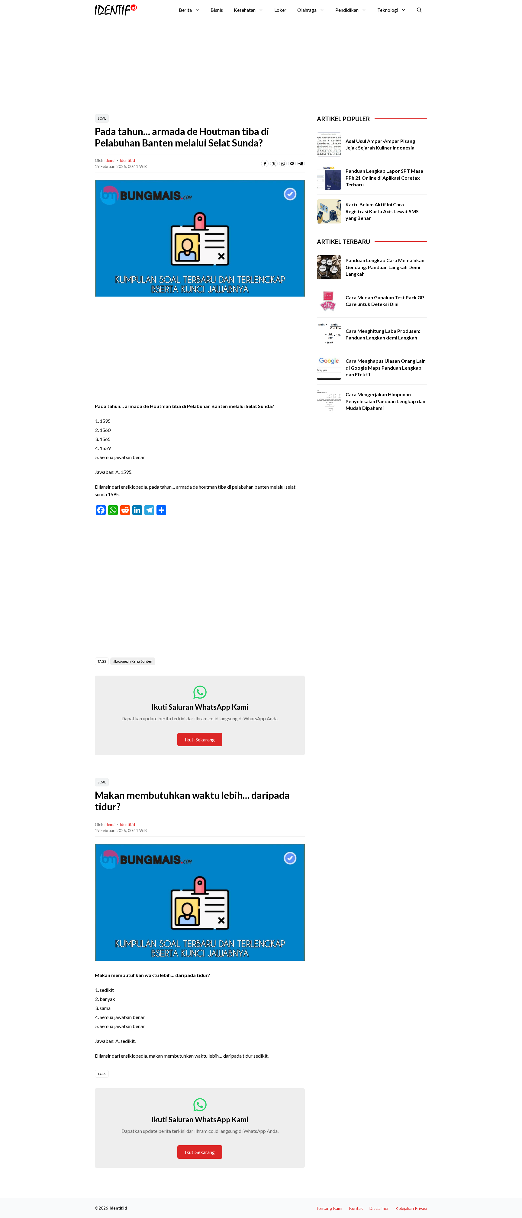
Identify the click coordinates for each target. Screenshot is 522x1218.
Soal (102, 118)
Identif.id (127, 160)
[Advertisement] (241, 64)
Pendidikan (347, 10)
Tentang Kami (329, 1208)
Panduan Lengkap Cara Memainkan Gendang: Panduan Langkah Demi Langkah (385, 267)
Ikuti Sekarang (200, 739)
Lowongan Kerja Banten (133, 661)
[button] (419, 10)
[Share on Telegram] (301, 163)
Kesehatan (245, 10)
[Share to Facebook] (265, 163)
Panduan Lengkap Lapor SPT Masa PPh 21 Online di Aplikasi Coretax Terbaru (384, 177)
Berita (185, 10)
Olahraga (307, 10)
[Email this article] (292, 163)
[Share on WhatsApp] (283, 163)
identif (110, 160)
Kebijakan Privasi (411, 1208)
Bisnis (217, 10)
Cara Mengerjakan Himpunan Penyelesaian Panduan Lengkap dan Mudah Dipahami (385, 401)
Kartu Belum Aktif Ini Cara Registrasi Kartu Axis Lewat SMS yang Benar (382, 211)
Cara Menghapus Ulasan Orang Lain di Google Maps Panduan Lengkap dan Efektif (386, 367)
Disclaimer (379, 1208)
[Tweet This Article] (274, 163)
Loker (280, 10)
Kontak (356, 1208)
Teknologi (387, 10)
